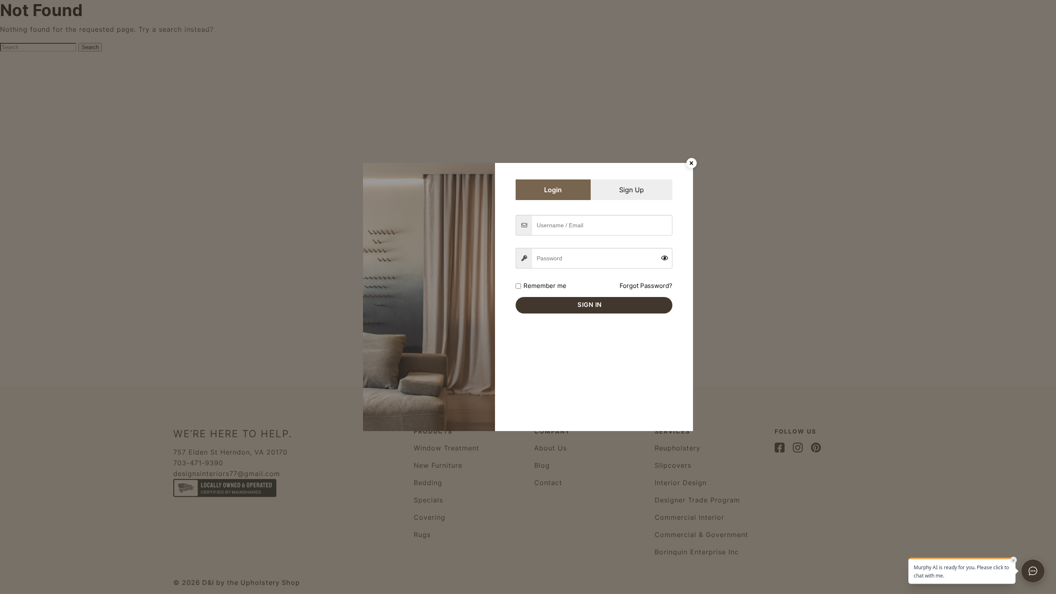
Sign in (590, 305)
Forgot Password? (646, 286)
